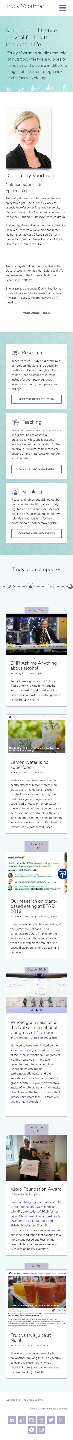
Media (32, 673)
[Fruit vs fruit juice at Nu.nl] (36, 1298)
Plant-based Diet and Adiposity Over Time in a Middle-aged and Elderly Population (35, 1221)
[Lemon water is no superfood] (36, 734)
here (36, 1363)
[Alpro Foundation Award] (36, 1158)
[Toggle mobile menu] (63, 8)
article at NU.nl (20, 790)
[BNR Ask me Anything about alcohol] (36, 634)
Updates (40, 673)
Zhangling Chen (32, 1202)
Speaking (43, 916)
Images (34, 916)
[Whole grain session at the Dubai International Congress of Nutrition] (36, 994)
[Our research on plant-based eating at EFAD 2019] (36, 872)
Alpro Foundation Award (26, 1207)
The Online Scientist (32, 1400)
